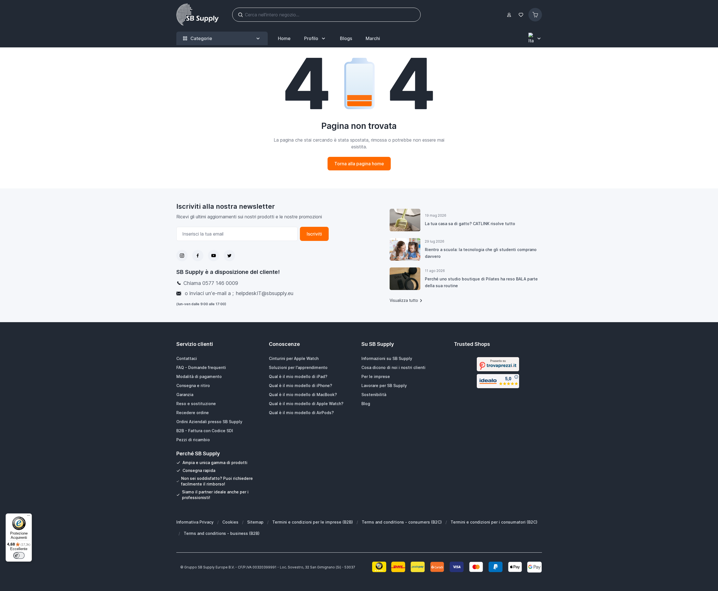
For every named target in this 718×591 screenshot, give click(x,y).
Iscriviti (314, 234)
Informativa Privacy (195, 522)
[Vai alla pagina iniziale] (197, 14)
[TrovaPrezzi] (498, 364)
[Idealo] (498, 381)
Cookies (230, 522)
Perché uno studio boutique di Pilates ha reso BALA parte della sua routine (481, 282)
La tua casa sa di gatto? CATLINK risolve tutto (470, 223)
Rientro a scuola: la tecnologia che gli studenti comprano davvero (481, 253)
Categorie (201, 38)
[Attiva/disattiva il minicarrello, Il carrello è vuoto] (535, 14)
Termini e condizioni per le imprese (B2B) (312, 522)
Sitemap (255, 522)
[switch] (19, 555)
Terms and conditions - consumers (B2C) (402, 522)
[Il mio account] (509, 14)
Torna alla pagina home (359, 163)
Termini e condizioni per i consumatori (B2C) (494, 522)
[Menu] (28, 516)
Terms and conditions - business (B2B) (222, 533)
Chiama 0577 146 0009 (210, 283)
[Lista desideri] (521, 14)
